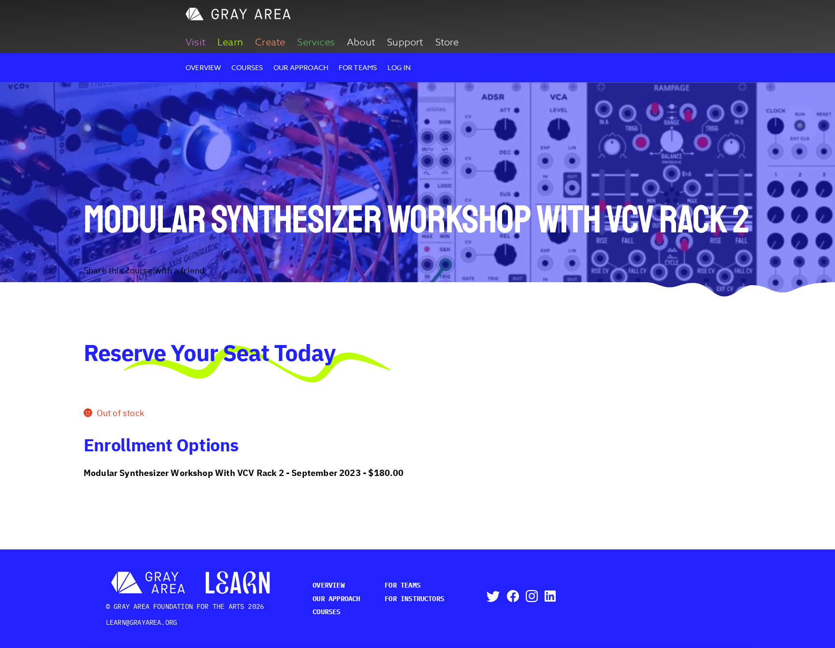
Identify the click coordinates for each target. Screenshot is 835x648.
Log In (399, 67)
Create (270, 42)
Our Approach (301, 67)
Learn (230, 42)
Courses (247, 67)
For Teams (358, 67)
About (361, 42)
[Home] (239, 17)
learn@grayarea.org (141, 622)
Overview (203, 67)
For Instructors (414, 598)
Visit (195, 42)
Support (405, 42)
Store (447, 42)
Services (315, 42)
